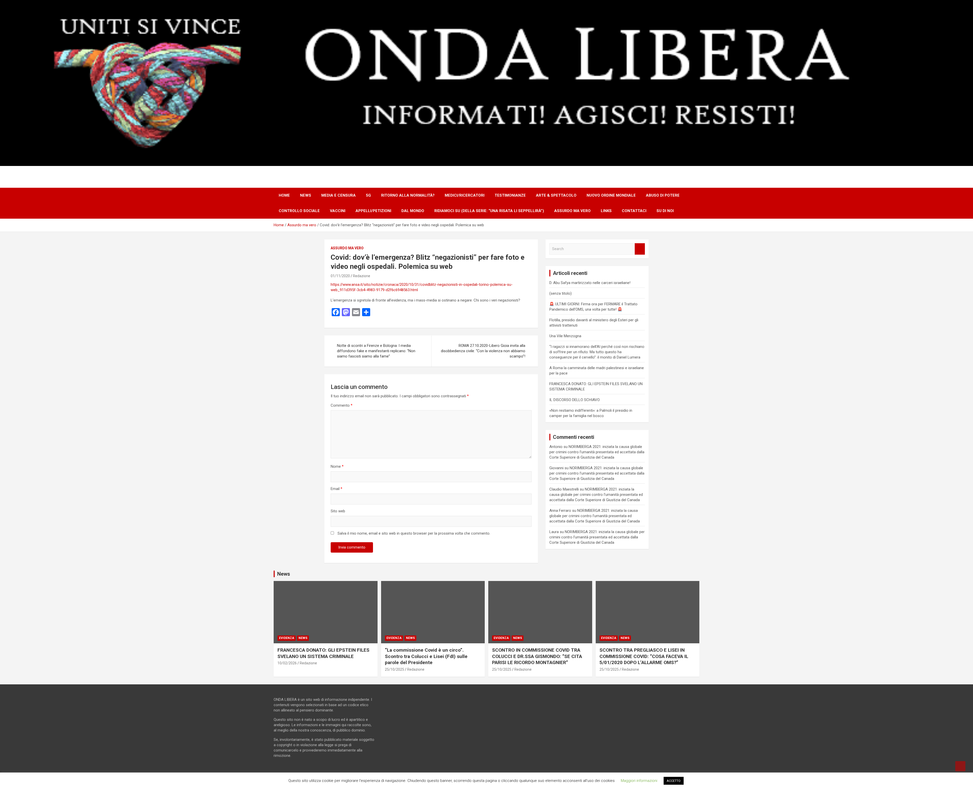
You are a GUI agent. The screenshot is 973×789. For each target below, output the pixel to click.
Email (336, 488)
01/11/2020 (340, 276)
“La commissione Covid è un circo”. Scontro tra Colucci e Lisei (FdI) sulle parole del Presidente (426, 656)
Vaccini (337, 211)
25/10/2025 (394, 669)
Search (640, 249)
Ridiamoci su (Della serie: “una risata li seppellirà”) (489, 211)
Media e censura (338, 195)
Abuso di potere (663, 195)
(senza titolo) (560, 293)
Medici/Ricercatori (464, 195)
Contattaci (634, 211)
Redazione (361, 276)
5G (368, 195)
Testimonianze (510, 195)
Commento (341, 405)
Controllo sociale (299, 211)
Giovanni (556, 468)
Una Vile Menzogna (565, 336)
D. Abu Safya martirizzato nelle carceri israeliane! (589, 282)
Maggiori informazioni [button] (639, 780)
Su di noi (665, 211)
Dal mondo (412, 211)
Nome (337, 466)
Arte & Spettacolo (556, 195)
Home (284, 195)
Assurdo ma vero (572, 211)
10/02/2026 (287, 663)
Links (606, 211)
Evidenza (286, 638)
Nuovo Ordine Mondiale (611, 195)
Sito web (338, 511)
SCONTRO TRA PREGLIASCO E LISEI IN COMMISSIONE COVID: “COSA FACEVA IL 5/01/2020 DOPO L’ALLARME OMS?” (644, 656)
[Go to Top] (960, 766)
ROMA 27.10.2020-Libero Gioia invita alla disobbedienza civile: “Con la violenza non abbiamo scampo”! (483, 351)
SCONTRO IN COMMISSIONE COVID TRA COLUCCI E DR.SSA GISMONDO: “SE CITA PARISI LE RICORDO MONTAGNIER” (537, 656)
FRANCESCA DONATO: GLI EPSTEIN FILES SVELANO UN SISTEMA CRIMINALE (323, 653)
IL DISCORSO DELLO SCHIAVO (574, 400)
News (305, 195)
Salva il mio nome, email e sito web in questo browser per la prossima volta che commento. (414, 533)
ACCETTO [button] (674, 781)
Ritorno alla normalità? (408, 195)
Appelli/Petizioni (373, 211)
